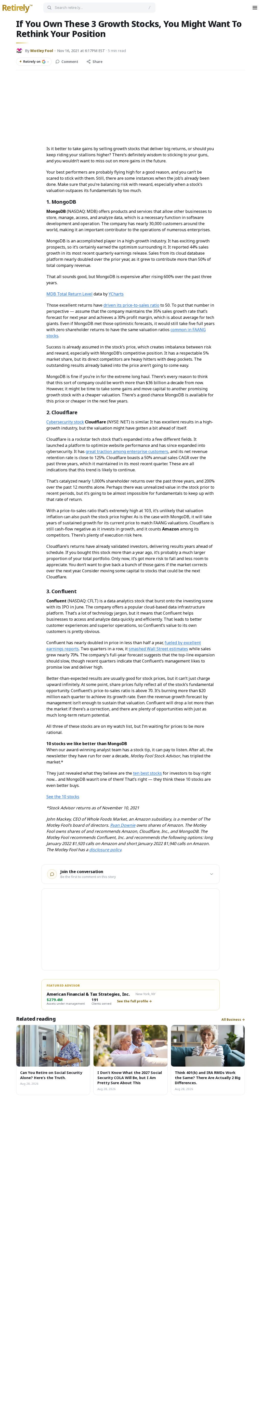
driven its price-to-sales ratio (131, 305)
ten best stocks (147, 773)
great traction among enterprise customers (127, 451)
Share (97, 61)
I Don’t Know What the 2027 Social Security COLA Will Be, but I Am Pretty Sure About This (129, 1077)
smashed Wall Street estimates (158, 649)
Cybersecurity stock (65, 422)
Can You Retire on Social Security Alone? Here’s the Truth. (51, 1075)
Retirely (17, 8)
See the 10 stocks (62, 796)
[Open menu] (255, 7)
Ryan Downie (122, 825)
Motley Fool (41, 50)
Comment (69, 61)
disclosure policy (105, 849)
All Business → (233, 1019)
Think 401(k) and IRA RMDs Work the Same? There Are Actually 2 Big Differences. (207, 1077)
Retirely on (33, 61)
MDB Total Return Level (69, 294)
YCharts (116, 294)
